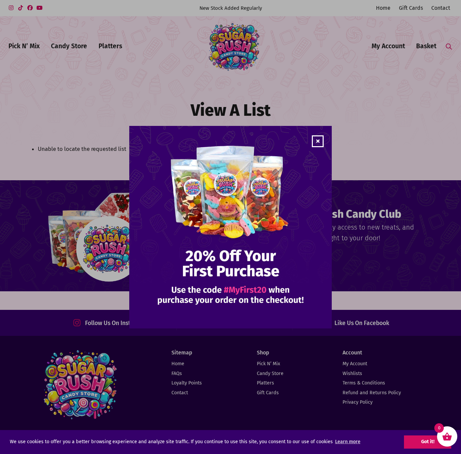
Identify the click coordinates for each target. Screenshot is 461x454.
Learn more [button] (347, 442)
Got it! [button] (427, 442)
